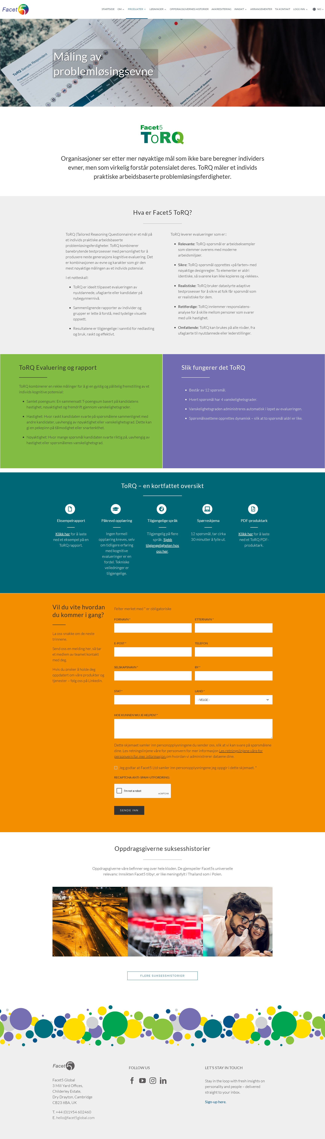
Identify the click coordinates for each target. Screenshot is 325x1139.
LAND (200, 691)
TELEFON (201, 643)
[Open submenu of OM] (124, 9)
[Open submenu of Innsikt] (246, 9)
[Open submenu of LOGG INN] (307, 9)
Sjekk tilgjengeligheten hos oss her (162, 545)
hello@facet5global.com (75, 1117)
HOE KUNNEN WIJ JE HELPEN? (136, 715)
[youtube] (142, 1080)
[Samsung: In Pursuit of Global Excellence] (256, 889)
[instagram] (153, 1080)
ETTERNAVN (204, 619)
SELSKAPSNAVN (126, 667)
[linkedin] (163, 1080)
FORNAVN (122, 619)
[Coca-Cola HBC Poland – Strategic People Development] (181, 889)
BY (197, 667)
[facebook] (132, 1080)
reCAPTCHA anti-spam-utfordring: (142, 777)
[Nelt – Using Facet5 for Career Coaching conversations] (106, 889)
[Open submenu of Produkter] (146, 9)
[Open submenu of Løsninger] (166, 9)
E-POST (120, 643)
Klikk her (245, 534)
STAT (118, 691)
